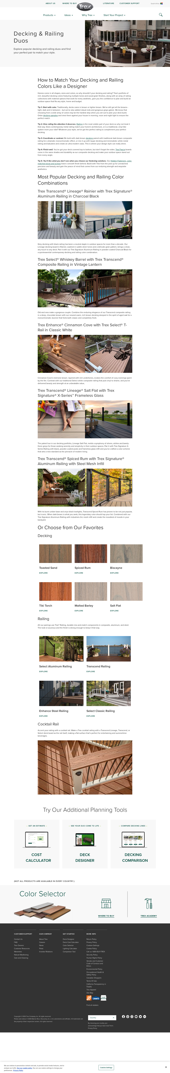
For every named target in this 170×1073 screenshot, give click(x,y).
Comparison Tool (69, 951)
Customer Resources (22, 948)
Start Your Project (113, 15)
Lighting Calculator (70, 948)
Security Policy (92, 954)
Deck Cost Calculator (71, 942)
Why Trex (87, 15)
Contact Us (18, 939)
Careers (42, 942)
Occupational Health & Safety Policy (95, 973)
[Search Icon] (161, 15)
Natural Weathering (21, 954)
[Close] (166, 1067)
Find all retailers (92, 1005)
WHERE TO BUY (69, 3)
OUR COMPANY (45, 934)
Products (48, 15)
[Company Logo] (85, 6)
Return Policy (91, 939)
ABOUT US (50, 3)
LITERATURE (108, 3)
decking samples (50, 115)
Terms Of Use (91, 981)
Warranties (18, 951)
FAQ (15, 942)
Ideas (67, 15)
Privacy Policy (91, 942)
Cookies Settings (106, 1067)
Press (41, 948)
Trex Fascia (120, 149)
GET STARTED (69, 934)
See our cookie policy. (24, 1068)
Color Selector (68, 945)
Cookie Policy (91, 948)
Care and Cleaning (21, 958)
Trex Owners (19, 945)
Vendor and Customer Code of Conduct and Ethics (94, 963)
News (41, 945)
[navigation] (85, 3)
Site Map (89, 993)
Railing (80, 124)
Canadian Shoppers (93, 978)
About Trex (43, 939)
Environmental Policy (94, 969)
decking (89, 138)
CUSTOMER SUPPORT (130, 3)
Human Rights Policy (94, 958)
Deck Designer (68, 939)
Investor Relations (46, 951)
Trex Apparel (91, 989)
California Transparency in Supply (96, 985)
